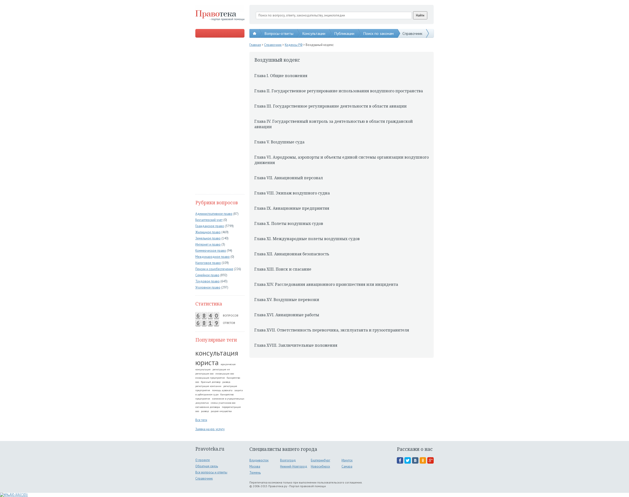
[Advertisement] (219, 116)
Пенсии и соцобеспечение (214, 269)
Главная (255, 45)
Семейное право (207, 275)
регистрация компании (208, 386)
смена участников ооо (223, 402)
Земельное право (208, 238)
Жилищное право (208, 232)
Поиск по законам (378, 33)
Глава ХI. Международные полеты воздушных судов (307, 238)
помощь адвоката (222, 390)
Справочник (412, 33)
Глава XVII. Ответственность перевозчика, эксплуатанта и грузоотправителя (331, 330)
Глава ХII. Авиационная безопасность (291, 254)
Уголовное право (207, 287)
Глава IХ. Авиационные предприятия (291, 208)
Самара (347, 466)
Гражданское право (209, 226)
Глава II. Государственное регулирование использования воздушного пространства (338, 91)
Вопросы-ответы (278, 33)
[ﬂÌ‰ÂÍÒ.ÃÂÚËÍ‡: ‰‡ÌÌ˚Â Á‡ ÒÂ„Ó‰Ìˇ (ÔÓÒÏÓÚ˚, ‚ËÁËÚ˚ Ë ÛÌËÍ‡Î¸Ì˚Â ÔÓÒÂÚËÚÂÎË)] (14, 495)
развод (205, 411)
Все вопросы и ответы (211, 472)
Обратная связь (206, 466)
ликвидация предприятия (210, 377)
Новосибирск (320, 466)
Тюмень (255, 472)
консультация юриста (216, 357)
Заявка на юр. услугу (210, 429)
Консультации (313, 33)
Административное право (213, 214)
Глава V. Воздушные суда (279, 142)
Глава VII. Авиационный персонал (288, 177)
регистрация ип (221, 369)
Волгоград (288, 460)
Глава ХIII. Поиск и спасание (282, 269)
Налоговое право (208, 263)
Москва (254, 466)
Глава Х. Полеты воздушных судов (288, 223)
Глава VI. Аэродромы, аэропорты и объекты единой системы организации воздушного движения (341, 159)
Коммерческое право (210, 250)
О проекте (202, 460)
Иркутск (347, 460)
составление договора (207, 407)
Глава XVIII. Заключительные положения (295, 345)
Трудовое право (207, 281)
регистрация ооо (204, 373)
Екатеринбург (320, 460)
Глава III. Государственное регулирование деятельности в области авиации (330, 106)
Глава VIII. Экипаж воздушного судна (292, 193)
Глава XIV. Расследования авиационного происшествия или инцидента (326, 284)
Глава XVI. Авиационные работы (286, 315)
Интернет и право (208, 244)
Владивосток (259, 460)
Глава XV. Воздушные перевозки (286, 299)
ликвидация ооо (224, 373)
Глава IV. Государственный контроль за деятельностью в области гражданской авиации (333, 124)
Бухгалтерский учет (209, 220)
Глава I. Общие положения (280, 75)
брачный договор (210, 382)
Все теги (201, 420)
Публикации (344, 33)
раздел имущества (221, 411)
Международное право (212, 257)
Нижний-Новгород (293, 466)
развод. (226, 382)
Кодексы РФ (293, 45)
